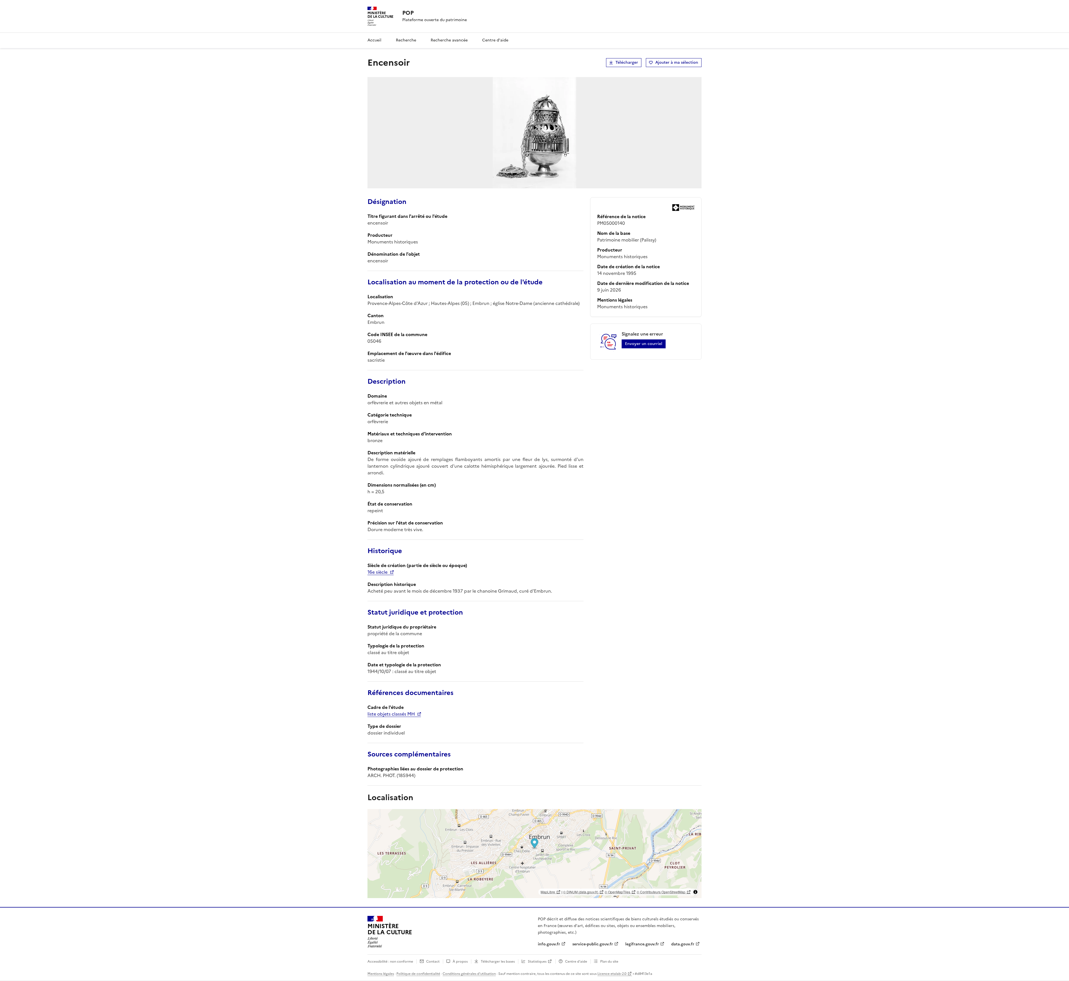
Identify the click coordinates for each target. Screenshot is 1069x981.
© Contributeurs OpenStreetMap (661, 891)
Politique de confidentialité (418, 973)
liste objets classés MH (391, 714)
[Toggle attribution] (695, 892)
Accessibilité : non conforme (390, 961)
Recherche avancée (449, 40)
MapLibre (548, 891)
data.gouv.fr (682, 944)
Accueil (374, 40)
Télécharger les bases (498, 961)
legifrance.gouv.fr (642, 944)
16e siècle (377, 572)
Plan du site (609, 961)
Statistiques (537, 961)
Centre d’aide (576, 961)
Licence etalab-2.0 (611, 973)
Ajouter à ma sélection (676, 62)
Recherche (406, 40)
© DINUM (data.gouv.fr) (580, 891)
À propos (460, 961)
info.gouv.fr (549, 944)
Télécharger (627, 62)
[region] (534, 853)
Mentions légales (380, 973)
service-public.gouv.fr (592, 944)
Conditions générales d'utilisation (469, 973)
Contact (433, 961)
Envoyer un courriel (643, 344)
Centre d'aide (495, 40)
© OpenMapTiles (617, 891)
